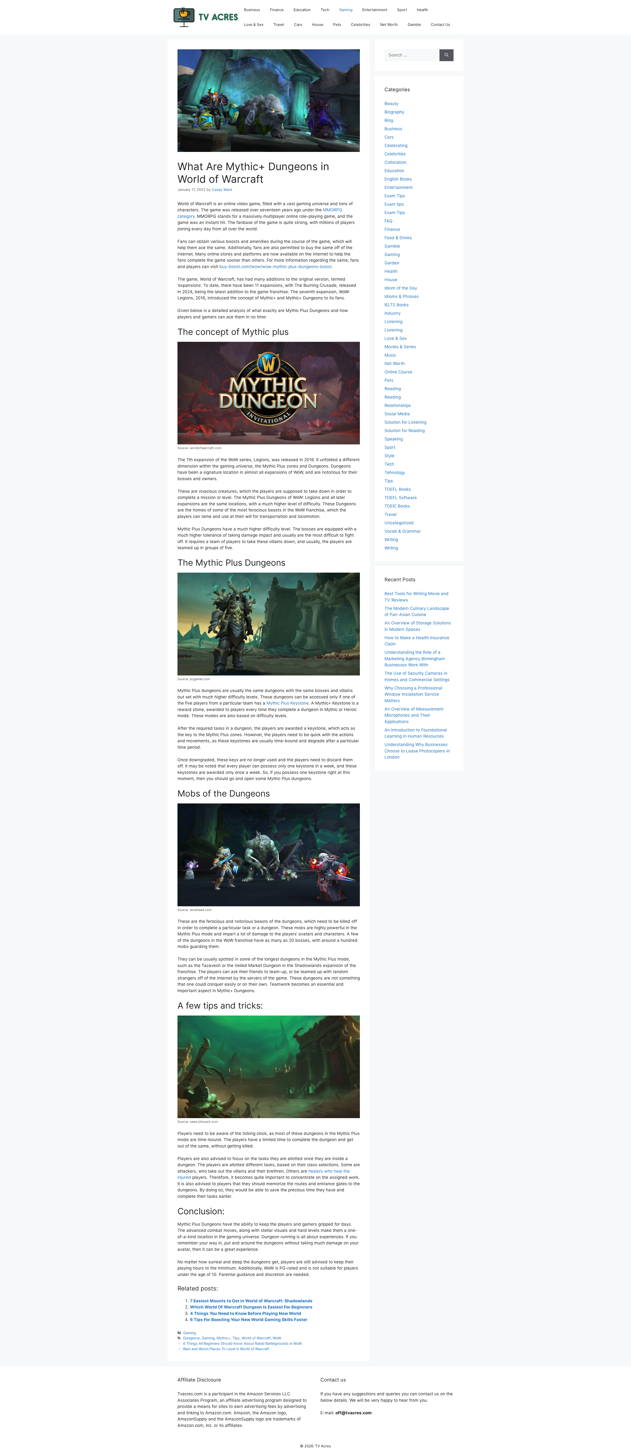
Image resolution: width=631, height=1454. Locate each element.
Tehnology (395, 472)
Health (422, 9)
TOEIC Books (397, 506)
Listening (394, 321)
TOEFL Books (398, 489)
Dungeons (191, 1338)
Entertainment (374, 9)
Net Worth (389, 24)
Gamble (414, 24)
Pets (337, 24)
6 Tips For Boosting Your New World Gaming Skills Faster (248, 1319)
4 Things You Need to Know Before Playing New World (245, 1313)
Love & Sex (253, 24)
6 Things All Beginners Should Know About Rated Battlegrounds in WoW (242, 1343)
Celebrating (396, 145)
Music (390, 355)
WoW (277, 1338)
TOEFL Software (401, 497)
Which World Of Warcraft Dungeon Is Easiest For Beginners (251, 1307)
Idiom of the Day (401, 288)
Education (302, 9)
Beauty (391, 103)
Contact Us (440, 24)
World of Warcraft (256, 1338)
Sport (402, 9)
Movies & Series (400, 346)
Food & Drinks (398, 237)
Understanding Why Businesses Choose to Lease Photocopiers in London (417, 751)
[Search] (446, 55)
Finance (277, 9)
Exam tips (394, 204)
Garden (392, 262)
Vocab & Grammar (403, 531)
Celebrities (360, 24)
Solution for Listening (405, 422)
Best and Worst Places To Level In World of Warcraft (226, 1349)
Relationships (398, 405)
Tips (236, 1338)
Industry (393, 313)
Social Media (397, 413)
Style (389, 455)
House (317, 24)
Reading (393, 388)
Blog (389, 120)
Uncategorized (399, 522)
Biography (394, 111)
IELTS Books (397, 304)
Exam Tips (395, 195)
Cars (298, 24)
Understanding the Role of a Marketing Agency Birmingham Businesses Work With (415, 658)
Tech (325, 9)
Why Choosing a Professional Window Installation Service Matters (413, 694)
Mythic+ (223, 1338)
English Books (398, 179)
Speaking (394, 438)
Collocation (395, 162)
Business (252, 9)
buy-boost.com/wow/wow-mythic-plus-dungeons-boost (275, 266)
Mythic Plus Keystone (287, 703)
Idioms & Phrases (402, 296)
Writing (391, 539)
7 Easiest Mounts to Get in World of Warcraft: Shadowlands (251, 1300)
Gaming (345, 9)
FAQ (388, 220)
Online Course (398, 371)
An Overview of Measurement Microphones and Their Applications (414, 715)
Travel (278, 24)
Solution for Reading (405, 430)
